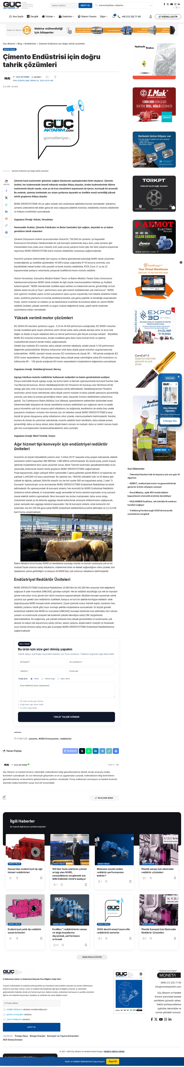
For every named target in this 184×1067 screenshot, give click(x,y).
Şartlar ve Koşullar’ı (15, 1014)
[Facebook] (164, 4)
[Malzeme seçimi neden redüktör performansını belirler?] (114, 849)
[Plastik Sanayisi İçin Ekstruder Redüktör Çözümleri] (158, 910)
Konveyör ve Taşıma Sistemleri (63, 1036)
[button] (150, 16)
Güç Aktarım (22, 77)
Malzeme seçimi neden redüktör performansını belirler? (110, 872)
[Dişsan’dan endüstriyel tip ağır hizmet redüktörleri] (25, 849)
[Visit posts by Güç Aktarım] (6, 765)
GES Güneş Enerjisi (12, 1039)
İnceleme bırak (105, 798)
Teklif (36, 678)
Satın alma (65, 678)
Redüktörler (9, 49)
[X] (168, 4)
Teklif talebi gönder (66, 717)
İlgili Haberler (22, 821)
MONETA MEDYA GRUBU (114, 1051)
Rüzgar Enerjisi (37, 1036)
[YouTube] (172, 4)
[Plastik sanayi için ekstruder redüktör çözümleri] (158, 849)
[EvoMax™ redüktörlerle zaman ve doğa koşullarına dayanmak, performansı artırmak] (69, 910)
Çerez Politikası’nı (14, 1019)
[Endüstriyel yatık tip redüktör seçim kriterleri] (25, 910)
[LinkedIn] (179, 4)
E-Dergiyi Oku (170, 421)
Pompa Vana (21, 1036)
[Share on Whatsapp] (6, 204)
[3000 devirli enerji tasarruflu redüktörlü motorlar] (114, 910)
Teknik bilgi (50, 678)
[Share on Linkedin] (6, 211)
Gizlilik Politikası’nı (15, 1009)
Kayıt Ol (85, 5)
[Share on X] (6, 197)
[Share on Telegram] (102, 751)
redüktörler (66, 738)
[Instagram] (175, 4)
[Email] (6, 218)
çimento (33, 738)
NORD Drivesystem (49, 738)
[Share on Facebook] (6, 190)
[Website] (117, 765)
